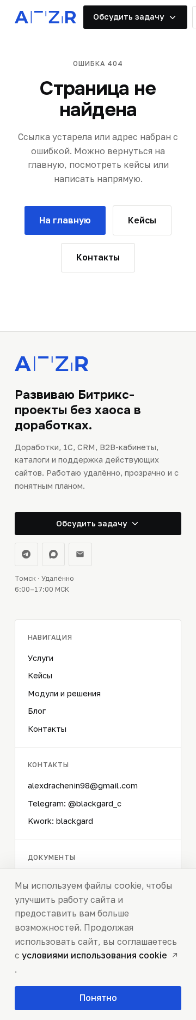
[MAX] (53, 554)
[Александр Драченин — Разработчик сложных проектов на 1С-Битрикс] (45, 17)
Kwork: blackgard (60, 820)
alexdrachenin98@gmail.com (83, 785)
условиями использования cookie (94, 955)
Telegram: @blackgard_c (74, 803)
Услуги (40, 658)
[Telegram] (26, 554)
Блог (37, 710)
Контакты (47, 728)
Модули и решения (64, 693)
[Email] (80, 554)
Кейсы (40, 675)
